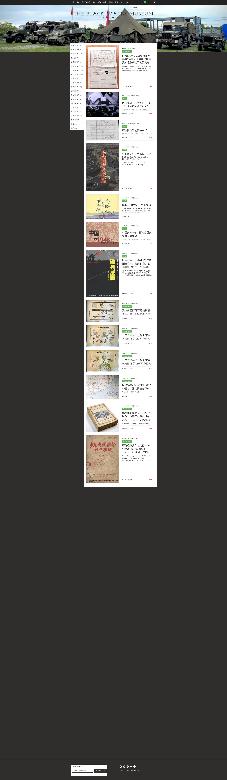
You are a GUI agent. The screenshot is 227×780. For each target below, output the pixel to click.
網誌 (124, 98)
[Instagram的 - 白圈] (134, 766)
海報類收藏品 (127, 306)
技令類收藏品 (127, 441)
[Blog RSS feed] (154, 2)
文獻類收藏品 (127, 51)
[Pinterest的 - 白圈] (128, 766)
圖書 (124, 149)
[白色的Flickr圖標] (131, 766)
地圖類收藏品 (127, 381)
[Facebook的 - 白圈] (121, 766)
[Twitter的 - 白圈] (124, 766)
